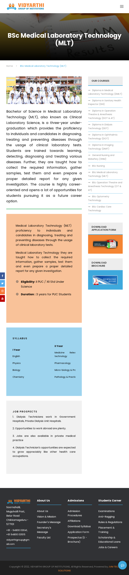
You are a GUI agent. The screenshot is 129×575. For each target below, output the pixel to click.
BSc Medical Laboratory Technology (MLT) (103, 174)
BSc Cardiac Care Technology (99, 208)
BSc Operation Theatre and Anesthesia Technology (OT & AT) (105, 186)
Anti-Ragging (106, 516)
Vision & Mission (46, 516)
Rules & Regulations (110, 522)
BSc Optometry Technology (98, 198)
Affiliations (74, 521)
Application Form (78, 532)
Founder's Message (49, 522)
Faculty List (44, 537)
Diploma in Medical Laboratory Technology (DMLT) (105, 92)
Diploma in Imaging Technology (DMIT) (100, 146)
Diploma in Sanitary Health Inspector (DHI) (104, 102)
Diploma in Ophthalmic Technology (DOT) (103, 136)
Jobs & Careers (108, 547)
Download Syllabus (79, 526)
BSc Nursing (98, 165)
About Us (42, 511)
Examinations (106, 511)
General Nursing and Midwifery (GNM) (101, 157)
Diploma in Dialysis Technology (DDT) (100, 126)
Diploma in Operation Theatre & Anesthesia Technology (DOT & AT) (102, 114)
